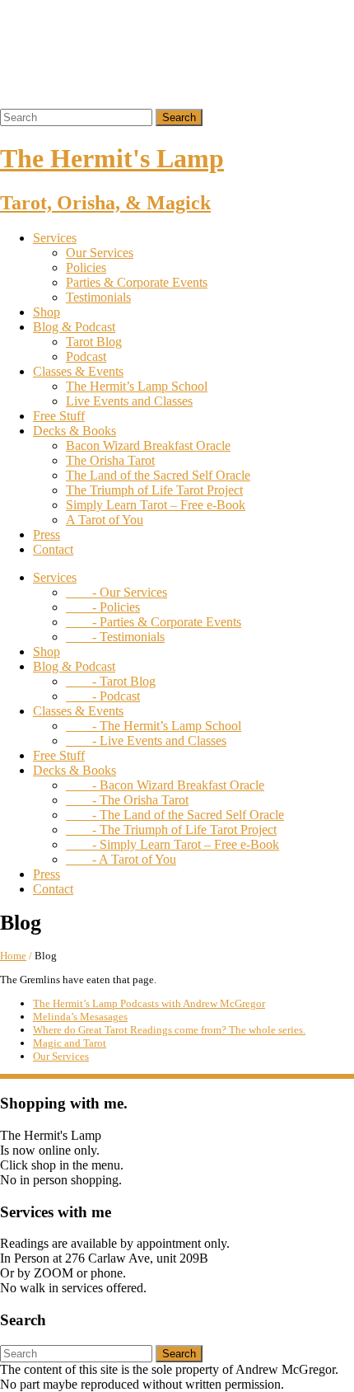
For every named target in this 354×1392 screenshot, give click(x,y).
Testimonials (98, 297)
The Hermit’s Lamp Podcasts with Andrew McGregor (149, 1003)
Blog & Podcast (74, 327)
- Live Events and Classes (146, 740)
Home (13, 955)
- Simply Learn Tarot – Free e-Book (172, 844)
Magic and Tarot (69, 1043)
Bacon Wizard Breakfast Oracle (148, 445)
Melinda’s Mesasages (80, 1016)
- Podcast (103, 696)
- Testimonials (115, 637)
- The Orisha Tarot (127, 800)
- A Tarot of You (121, 859)
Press (46, 534)
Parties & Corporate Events (136, 282)
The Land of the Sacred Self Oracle (158, 475)
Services (55, 238)
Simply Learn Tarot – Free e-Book (155, 505)
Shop (46, 312)
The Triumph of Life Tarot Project (154, 490)
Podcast (86, 356)
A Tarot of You (104, 520)
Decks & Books (74, 431)
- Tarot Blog (111, 681)
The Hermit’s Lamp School (136, 386)
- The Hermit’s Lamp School (153, 726)
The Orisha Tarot (110, 460)
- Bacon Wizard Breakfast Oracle (165, 785)
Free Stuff (59, 416)
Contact (53, 549)
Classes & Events (78, 371)
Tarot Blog (94, 342)
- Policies (103, 607)
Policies (86, 267)
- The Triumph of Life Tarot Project (171, 830)
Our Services (99, 253)
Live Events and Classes (129, 401)
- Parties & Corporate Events (153, 622)
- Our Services (116, 592)
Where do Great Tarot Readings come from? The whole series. (169, 1030)
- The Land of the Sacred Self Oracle (175, 815)
